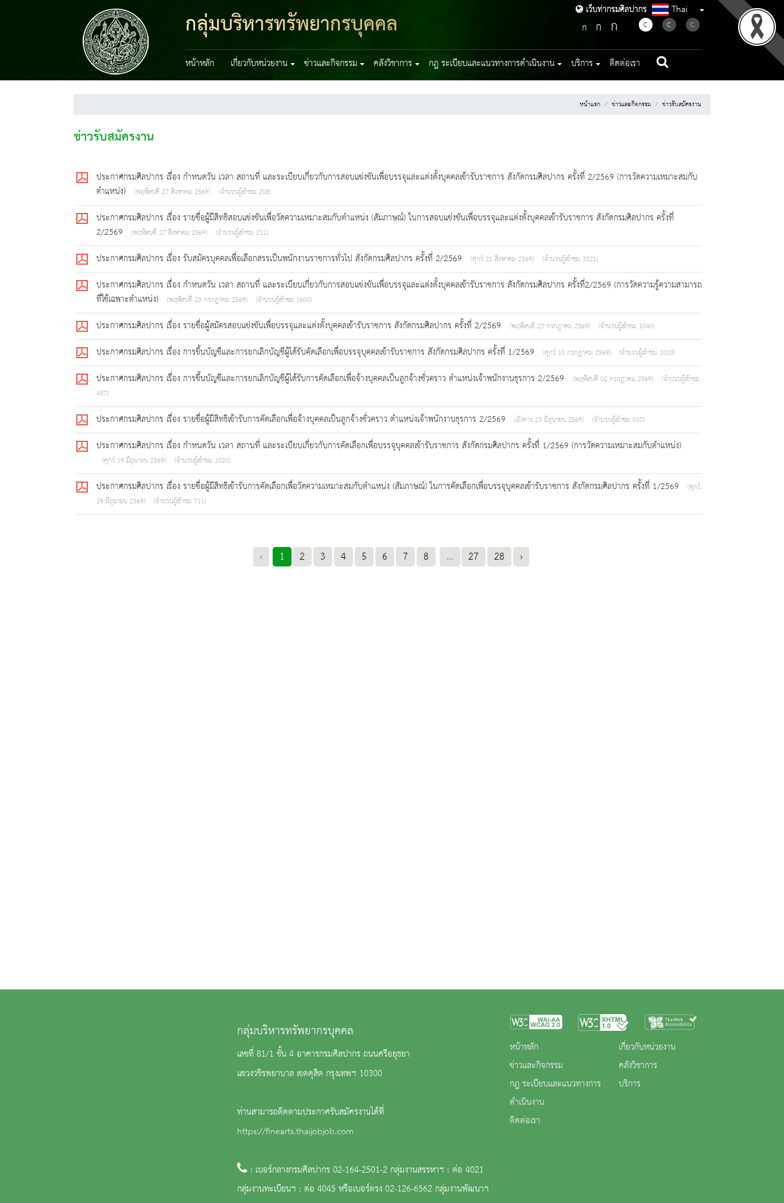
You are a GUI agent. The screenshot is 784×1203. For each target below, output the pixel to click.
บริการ (630, 1084)
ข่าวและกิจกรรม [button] (331, 63)
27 (473, 557)
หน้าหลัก (199, 63)
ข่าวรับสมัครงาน (681, 104)
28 (499, 557)
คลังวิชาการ (638, 1065)
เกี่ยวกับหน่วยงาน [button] (259, 63)
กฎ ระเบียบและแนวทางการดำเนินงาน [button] (491, 63)
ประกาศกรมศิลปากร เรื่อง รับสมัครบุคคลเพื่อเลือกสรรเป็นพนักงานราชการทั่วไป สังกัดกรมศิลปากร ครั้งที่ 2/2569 (280, 259)
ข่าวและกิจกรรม (631, 104)
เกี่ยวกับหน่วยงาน (647, 1047)
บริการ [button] (582, 63)
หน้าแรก (590, 104)
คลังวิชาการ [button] (393, 63)
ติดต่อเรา (625, 63)
